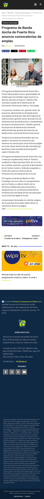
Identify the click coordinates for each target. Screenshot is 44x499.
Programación (9, 399)
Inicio (4, 13)
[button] (40, 4)
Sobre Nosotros (18, 496)
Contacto (27, 496)
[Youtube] (24, 372)
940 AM (7, 395)
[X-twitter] (18, 372)
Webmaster (31, 493)
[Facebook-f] (5, 372)
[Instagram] (12, 372)
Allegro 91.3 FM (10, 391)
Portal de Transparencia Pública (25, 302)
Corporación (9, 408)
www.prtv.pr (6, 280)
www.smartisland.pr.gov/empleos (19, 209)
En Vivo (7, 387)
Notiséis (10, 13)
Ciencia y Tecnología (22, 13)
